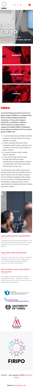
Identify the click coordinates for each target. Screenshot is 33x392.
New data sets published (13, 252)
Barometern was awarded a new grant (15, 270)
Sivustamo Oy (20, 385)
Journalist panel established (15, 235)
